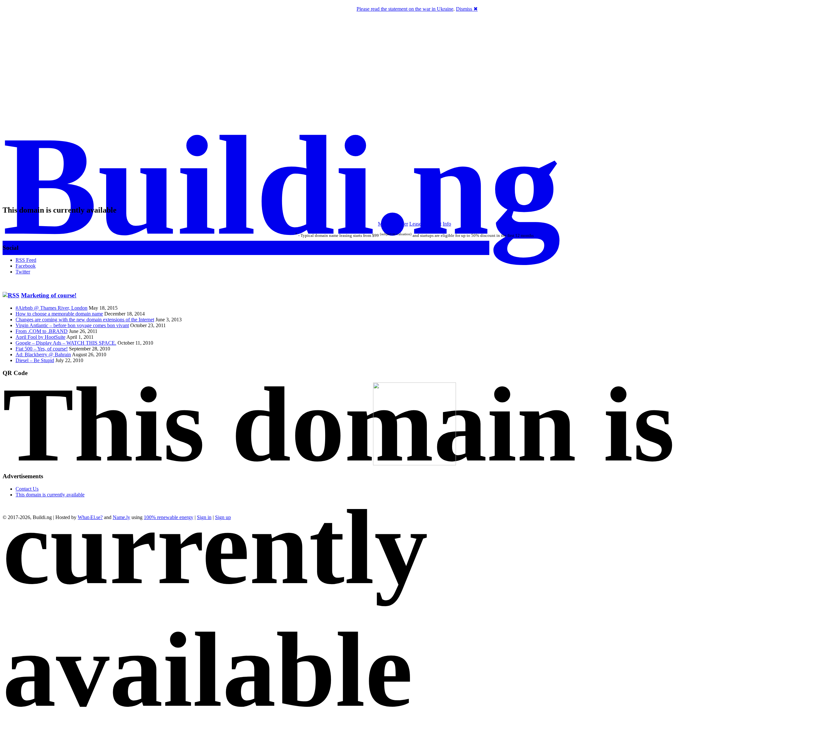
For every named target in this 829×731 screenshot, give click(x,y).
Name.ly (121, 517)
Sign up (223, 517)
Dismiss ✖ (467, 9)
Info (447, 224)
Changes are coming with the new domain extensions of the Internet (85, 319)
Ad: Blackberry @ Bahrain (43, 354)
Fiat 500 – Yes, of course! (42, 348)
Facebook (26, 266)
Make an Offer (393, 224)
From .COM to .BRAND (42, 331)
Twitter (23, 271)
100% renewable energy (168, 517)
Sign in (204, 517)
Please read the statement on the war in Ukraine (405, 9)
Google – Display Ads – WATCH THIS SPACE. (66, 343)
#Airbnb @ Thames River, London (51, 308)
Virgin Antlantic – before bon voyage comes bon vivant (72, 325)
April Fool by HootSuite (40, 337)
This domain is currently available (50, 494)
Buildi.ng (282, 185)
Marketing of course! (48, 295)
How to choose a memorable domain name (59, 313)
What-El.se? (90, 517)
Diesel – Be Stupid (35, 360)
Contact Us (27, 489)
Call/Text (432, 224)
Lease (415, 224)
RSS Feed (26, 260)
